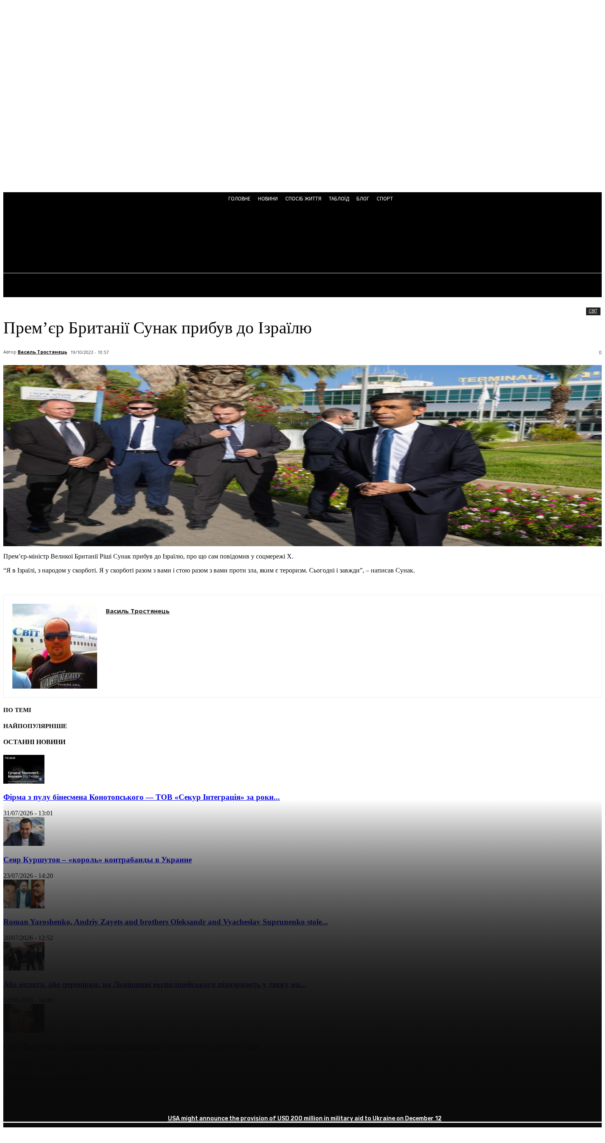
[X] (46, 1100)
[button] (221, 239)
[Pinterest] (76, 1100)
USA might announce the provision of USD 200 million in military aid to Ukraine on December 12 (305, 1118)
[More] (136, 1099)
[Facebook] (16, 1100)
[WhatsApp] (105, 1100)
